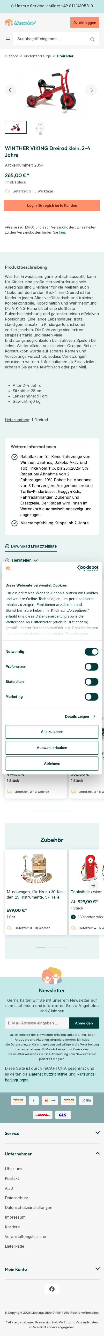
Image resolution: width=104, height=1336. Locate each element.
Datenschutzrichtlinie (48, 1074)
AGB (9, 1188)
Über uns (13, 1168)
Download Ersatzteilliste (34, 546)
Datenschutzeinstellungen (28, 1207)
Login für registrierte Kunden (52, 205)
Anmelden (84, 1023)
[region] (52, 99)
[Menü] (9, 38)
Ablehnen (52, 763)
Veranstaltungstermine (25, 1236)
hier (62, 232)
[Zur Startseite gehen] (20, 22)
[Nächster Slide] (93, 885)
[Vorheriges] (8, 6)
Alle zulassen (52, 732)
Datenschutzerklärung (26, 1044)
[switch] (91, 667)
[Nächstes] (96, 6)
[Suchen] (93, 38)
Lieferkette (14, 1246)
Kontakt (12, 1178)
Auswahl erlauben (52, 748)
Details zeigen (77, 716)
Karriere (12, 1226)
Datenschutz (16, 1197)
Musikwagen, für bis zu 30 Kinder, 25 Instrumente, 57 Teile (35, 894)
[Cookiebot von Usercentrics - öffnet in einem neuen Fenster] (77, 568)
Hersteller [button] (21, 560)
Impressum (15, 1217)
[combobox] (50, 38)
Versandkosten (87, 1322)
